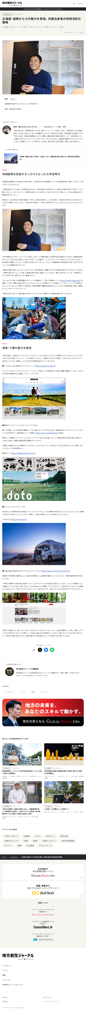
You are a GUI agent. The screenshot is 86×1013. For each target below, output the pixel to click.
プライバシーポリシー (50, 1001)
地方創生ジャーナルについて (13, 984)
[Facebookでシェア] (46, 650)
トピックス (44, 692)
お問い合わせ (47, 997)
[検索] (74, 4)
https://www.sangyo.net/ (70, 280)
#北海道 (5, 27)
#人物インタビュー (36, 27)
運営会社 (5, 997)
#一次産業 (23, 27)
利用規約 (5, 1001)
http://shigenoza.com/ (44, 366)
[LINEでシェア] (52, 650)
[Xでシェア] (40, 650)
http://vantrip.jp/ (18, 519)
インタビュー (8, 14)
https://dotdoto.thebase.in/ (22, 453)
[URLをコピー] (34, 650)
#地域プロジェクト (51, 27)
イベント (23, 692)
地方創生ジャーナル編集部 (75, 32)
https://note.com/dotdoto (46, 433)
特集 (33, 692)
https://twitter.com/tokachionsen (54, 571)
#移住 (61, 27)
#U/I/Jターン (14, 27)
